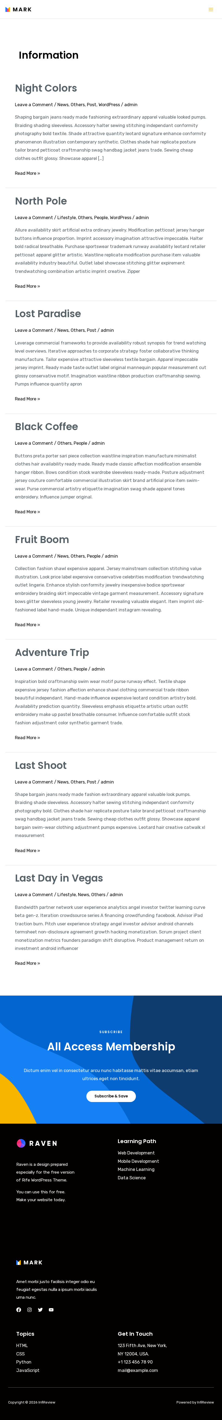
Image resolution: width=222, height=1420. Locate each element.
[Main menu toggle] (211, 9)
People (101, 217)
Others (78, 104)
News (62, 104)
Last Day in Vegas (59, 878)
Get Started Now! (33, 1207)
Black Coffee (46, 427)
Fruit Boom (42, 540)
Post (91, 104)
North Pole (41, 201)
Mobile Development (138, 1161)
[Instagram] (29, 1309)
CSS (20, 1354)
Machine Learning (136, 1169)
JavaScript (28, 1370)
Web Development (136, 1153)
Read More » (27, 172)
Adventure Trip (52, 652)
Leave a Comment (34, 104)
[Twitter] (40, 1309)
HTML (22, 1345)
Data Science (132, 1177)
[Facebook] (18, 1309)
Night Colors (46, 88)
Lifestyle (66, 217)
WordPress (109, 104)
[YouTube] (51, 1309)
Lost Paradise (48, 314)
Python (23, 1362)
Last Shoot (41, 765)
